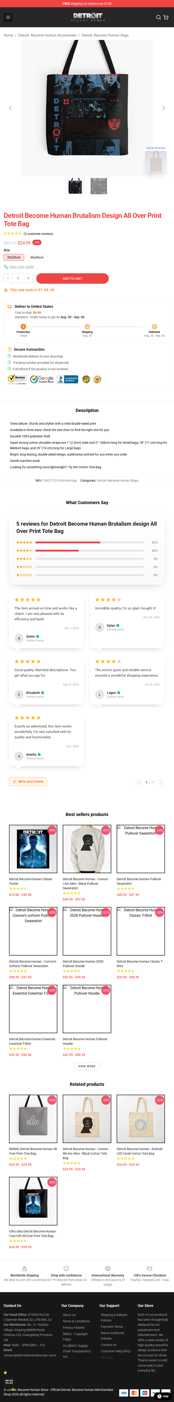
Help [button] (166, 1396)
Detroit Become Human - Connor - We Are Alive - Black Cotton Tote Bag (86, 1153)
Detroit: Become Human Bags (105, 35)
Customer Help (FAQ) (115, 1351)
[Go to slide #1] (75, 186)
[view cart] (166, 17)
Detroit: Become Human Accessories (47, 35)
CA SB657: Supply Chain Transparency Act (77, 1351)
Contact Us (108, 1345)
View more (87, 1066)
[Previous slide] (10, 108)
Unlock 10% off (9, 1382)
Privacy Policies (74, 1327)
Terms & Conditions (76, 1321)
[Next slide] (163, 108)
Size (7, 250)
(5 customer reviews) (38, 234)
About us (69, 1315)
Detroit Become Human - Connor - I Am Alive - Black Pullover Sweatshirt (86, 883)
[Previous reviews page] (139, 782)
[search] (158, 17)
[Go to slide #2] (99, 186)
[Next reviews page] (161, 782)
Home (8, 35)
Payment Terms (112, 1326)
